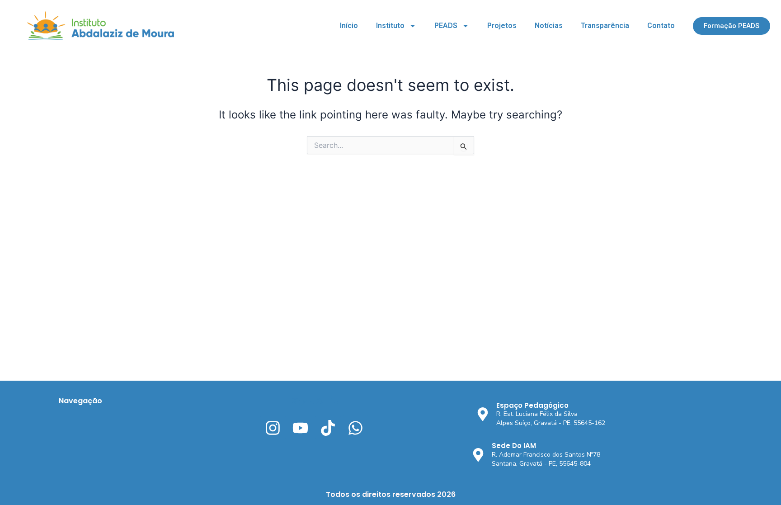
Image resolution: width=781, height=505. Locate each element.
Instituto (390, 25)
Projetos (502, 25)
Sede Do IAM (514, 445)
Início (349, 25)
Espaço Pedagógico (532, 405)
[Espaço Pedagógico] (482, 414)
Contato (661, 25)
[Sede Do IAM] (478, 455)
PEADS (445, 25)
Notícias (549, 25)
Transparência (605, 25)
